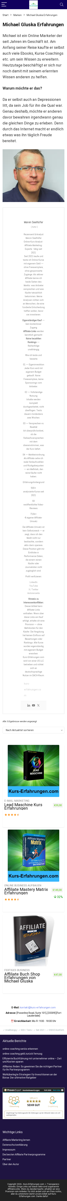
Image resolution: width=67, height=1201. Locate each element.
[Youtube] (33, 706)
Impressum (9, 1149)
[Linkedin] (28, 706)
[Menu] (4, 4)
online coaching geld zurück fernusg (22, 1053)
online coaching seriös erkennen (20, 1048)
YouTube (33, 585)
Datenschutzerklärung (15, 1144)
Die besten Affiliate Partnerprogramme (24, 1154)
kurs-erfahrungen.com (32, 689)
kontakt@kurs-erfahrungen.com (38, 1007)
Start (5, 15)
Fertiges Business (17, 970)
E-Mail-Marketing (16, 800)
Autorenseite (33, 593)
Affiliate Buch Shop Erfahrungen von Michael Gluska (22, 978)
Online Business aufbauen (22, 885)
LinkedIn (33, 582)
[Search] (62, 4)
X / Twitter (33, 589)
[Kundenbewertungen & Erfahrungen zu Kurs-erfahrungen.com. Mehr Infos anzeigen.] (33, 1089)
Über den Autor (11, 1164)
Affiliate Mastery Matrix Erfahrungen (26, 891)
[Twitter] (38, 706)
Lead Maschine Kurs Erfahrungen (23, 806)
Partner (7, 1159)
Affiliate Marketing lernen (16, 1140)
